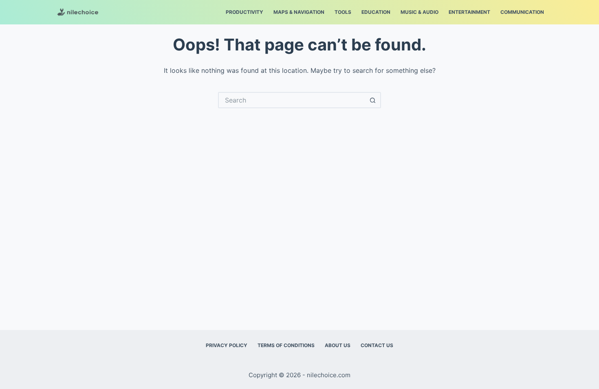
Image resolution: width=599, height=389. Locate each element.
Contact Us (377, 345)
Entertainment (469, 12)
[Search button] (373, 100)
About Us (337, 345)
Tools (343, 12)
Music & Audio (419, 12)
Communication (522, 12)
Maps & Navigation (298, 12)
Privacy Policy (226, 345)
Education (375, 12)
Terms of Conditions (286, 345)
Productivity (244, 12)
